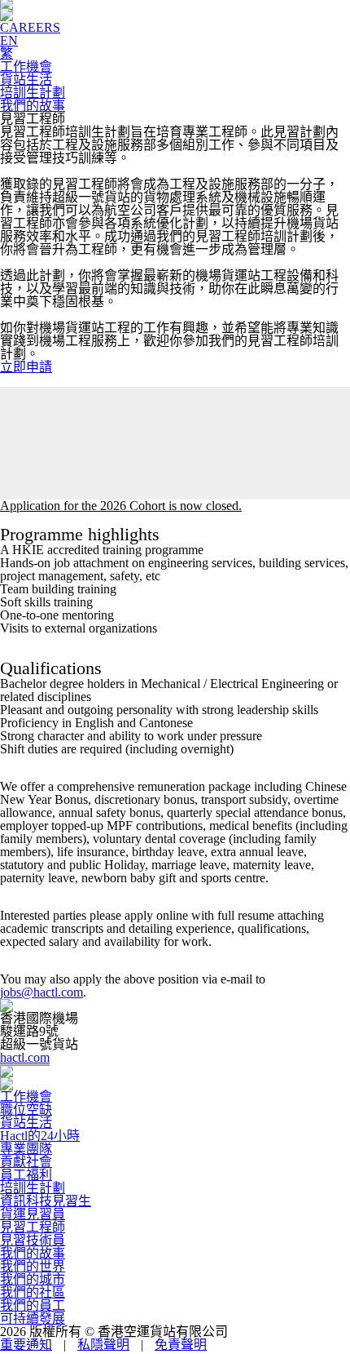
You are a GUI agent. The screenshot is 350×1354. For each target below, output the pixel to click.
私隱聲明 (103, 1345)
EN (9, 40)
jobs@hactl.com (41, 992)
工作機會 (26, 66)
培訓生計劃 (32, 93)
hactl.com (25, 1057)
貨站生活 (26, 80)
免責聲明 (181, 1345)
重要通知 (26, 1345)
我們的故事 (32, 106)
